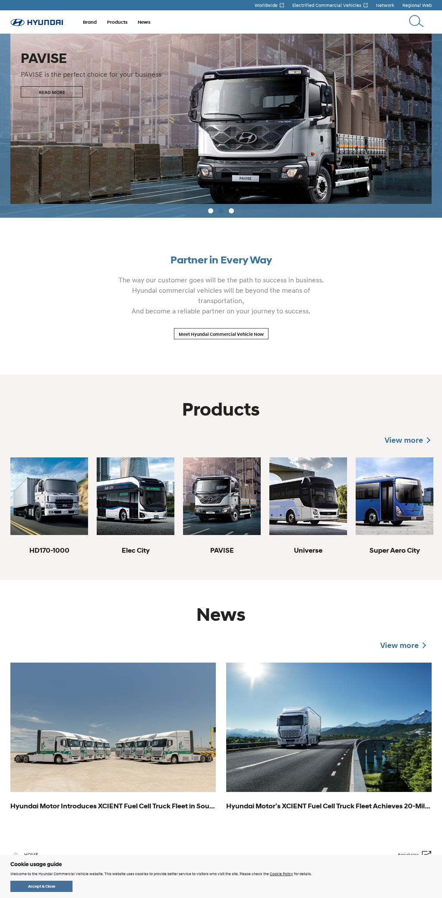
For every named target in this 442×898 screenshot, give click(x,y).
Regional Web (417, 5)
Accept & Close (41, 886)
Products (117, 22)
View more (404, 440)
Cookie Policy (281, 873)
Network (385, 5)
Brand (90, 22)
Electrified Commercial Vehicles (326, 5)
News (144, 22)
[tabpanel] (221, 126)
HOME (31, 854)
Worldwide (266, 5)
